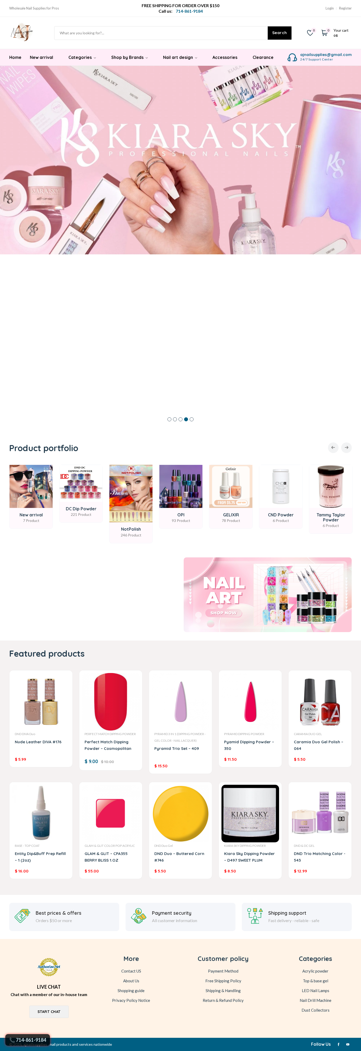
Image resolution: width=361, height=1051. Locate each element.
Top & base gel (315, 980)
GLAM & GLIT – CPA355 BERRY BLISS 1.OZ (106, 857)
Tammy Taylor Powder (331, 517)
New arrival (41, 57)
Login (330, 8)
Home (15, 57)
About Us (131, 980)
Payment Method (223, 971)
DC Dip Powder (81, 508)
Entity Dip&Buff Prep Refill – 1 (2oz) (40, 857)
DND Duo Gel (163, 846)
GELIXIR (231, 514)
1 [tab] (170, 419)
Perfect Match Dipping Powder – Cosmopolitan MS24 (108, 746)
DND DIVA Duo (25, 734)
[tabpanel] (180, 160)
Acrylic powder (315, 971)
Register (345, 8)
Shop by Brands (128, 57)
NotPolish (131, 529)
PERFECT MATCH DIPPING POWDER (110, 734)
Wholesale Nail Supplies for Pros (34, 8)
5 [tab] (192, 419)
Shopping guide (131, 990)
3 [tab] (181, 419)
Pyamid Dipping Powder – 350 (249, 745)
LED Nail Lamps (315, 990)
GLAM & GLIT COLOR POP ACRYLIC (110, 846)
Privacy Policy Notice (131, 1000)
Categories (80, 57)
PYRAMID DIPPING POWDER (244, 734)
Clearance (263, 57)
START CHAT (49, 1011)
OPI (180, 514)
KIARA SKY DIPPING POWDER (245, 846)
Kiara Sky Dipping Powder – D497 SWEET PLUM (249, 857)
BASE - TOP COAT (27, 846)
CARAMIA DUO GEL (308, 734)
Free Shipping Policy (223, 980)
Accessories (224, 57)
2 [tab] (175, 419)
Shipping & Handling (223, 990)
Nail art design (178, 57)
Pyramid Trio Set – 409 (176, 748)
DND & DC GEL (304, 846)
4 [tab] (186, 419)
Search (279, 32)
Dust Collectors (316, 1010)
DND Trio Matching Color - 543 (319, 857)
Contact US (131, 971)
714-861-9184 (31, 1040)
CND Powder (281, 514)
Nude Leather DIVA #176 (38, 741)
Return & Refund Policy (223, 1000)
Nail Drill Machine (315, 1000)
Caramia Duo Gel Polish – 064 (318, 745)
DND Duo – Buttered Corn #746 (179, 857)
